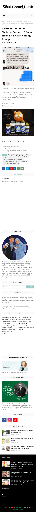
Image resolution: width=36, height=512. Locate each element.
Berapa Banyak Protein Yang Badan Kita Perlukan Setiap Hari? (22, 481)
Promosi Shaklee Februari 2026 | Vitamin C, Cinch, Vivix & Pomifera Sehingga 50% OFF (22, 464)
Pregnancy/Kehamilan (10, 157)
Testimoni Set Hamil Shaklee (14, 21)
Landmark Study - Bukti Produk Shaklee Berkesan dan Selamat (9, 327)
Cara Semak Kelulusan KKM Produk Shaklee (25, 318)
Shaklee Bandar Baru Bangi (11, 161)
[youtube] (15, 420)
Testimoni (24, 161)
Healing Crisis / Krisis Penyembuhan (24, 322)
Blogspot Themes (18, 509)
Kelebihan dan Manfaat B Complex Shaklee (22, 439)
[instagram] (10, 420)
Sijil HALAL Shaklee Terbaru (7, 333)
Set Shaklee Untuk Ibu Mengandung (13, 159)
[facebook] (4, 420)
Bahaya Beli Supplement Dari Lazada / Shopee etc (9, 318)
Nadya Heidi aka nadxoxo (10, 43)
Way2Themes (19, 507)
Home (4, 21)
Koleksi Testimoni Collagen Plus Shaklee (21, 473)
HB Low (28, 155)
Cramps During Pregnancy (15, 155)
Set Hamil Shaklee (23, 157)
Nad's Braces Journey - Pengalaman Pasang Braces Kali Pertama (22, 447)
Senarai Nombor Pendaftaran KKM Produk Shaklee (26, 327)
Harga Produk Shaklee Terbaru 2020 (9, 322)
